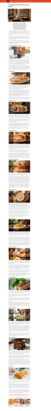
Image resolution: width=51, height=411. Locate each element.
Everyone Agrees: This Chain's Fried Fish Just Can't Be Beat (10, 405)
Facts (18, 1)
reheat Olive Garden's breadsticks (21, 383)
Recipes (11, 1)
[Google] (39, 1)
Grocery (27, 1)
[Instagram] (35, 1)
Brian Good (9, 7)
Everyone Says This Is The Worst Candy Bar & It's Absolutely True (16, 405)
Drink (20, 1)
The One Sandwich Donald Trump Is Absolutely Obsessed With (22, 405)
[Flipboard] (36, 1)
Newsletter (44, 1)
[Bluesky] (38, 1)
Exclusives (30, 1)
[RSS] (41, 1)
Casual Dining (12, 3)
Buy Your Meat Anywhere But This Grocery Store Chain (27, 405)
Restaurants (23, 1)
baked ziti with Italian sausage (19, 118)
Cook (13, 1)
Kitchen (16, 1)
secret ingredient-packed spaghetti (17, 174)
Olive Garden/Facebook (28, 113)
